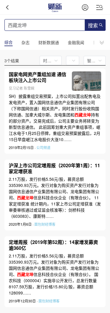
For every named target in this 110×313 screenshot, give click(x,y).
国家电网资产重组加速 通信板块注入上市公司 (37, 77)
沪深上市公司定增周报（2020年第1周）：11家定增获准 (54, 169)
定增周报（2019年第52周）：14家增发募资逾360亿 (53, 245)
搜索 (93, 26)
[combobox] (71, 60)
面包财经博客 (44, 224)
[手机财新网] (55, 7)
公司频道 (43, 147)
